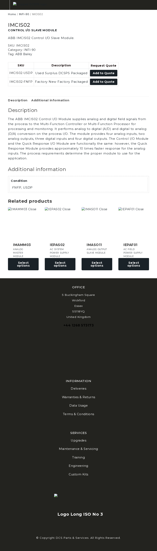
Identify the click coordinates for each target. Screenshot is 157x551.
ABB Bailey (23, 54)
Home (12, 14)
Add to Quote (103, 73)
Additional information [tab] (50, 100)
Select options (23, 264)
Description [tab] (18, 100)
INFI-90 (24, 14)
